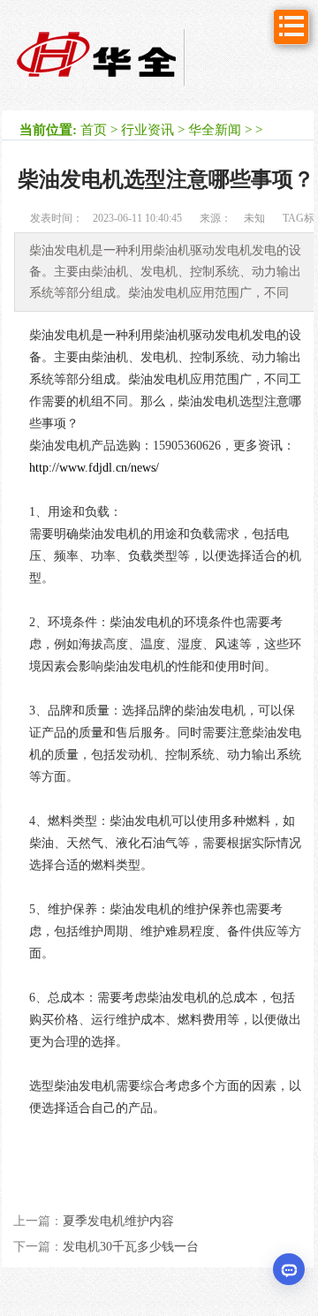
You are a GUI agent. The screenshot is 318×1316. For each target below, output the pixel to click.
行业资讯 (147, 130)
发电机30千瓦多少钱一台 (131, 1246)
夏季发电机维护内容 (118, 1221)
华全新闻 (214, 130)
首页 (93, 130)
